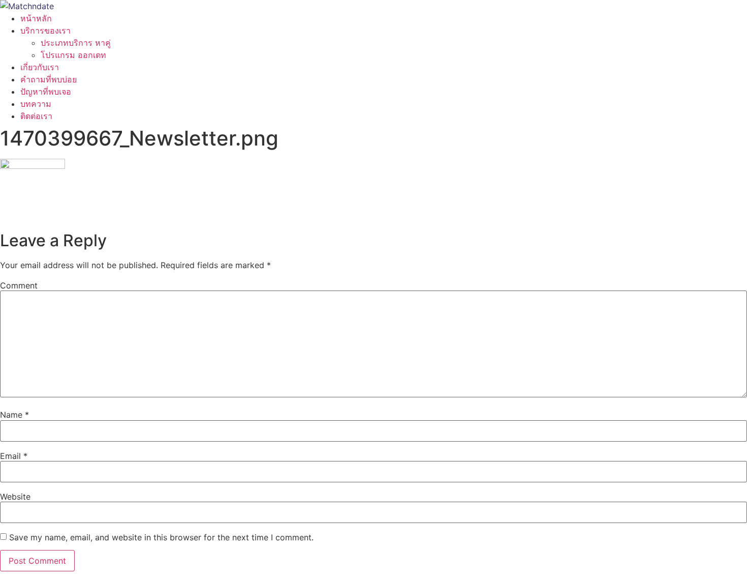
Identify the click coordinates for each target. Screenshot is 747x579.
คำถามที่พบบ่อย (48, 79)
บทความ (35, 104)
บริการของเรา (45, 30)
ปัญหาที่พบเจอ (45, 91)
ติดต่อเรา (36, 116)
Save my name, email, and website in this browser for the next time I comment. (161, 537)
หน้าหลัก (36, 18)
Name (14, 415)
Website (15, 497)
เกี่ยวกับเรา (39, 67)
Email (13, 456)
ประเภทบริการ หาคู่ (76, 43)
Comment (19, 285)
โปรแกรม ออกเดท (73, 55)
